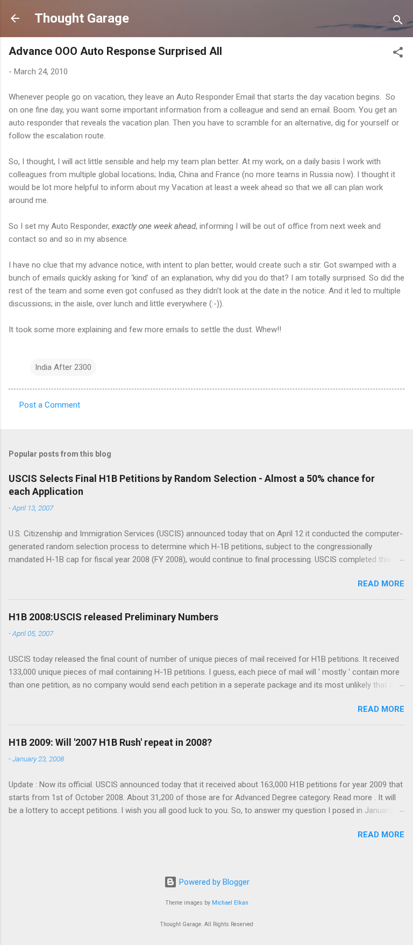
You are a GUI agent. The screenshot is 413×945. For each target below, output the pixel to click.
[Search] (397, 21)
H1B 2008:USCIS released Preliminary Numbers (113, 616)
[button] (397, 54)
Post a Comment (49, 405)
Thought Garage (81, 18)
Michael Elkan (230, 902)
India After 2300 (63, 367)
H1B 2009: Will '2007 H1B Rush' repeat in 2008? (110, 742)
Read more (381, 584)
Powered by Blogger (213, 882)
